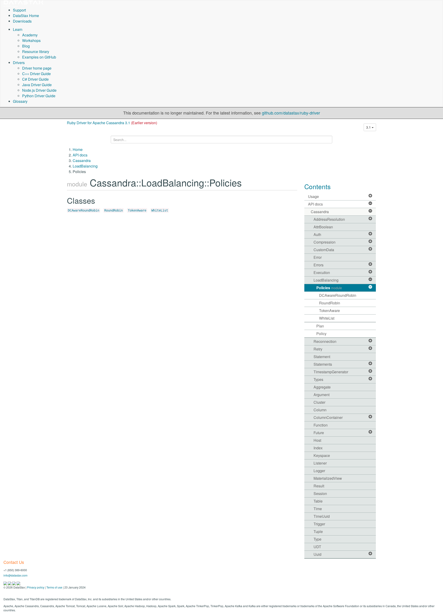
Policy (321, 333)
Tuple (318, 531)
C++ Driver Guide (36, 73)
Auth (317, 234)
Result (319, 485)
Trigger (319, 524)
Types (318, 379)
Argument (321, 394)
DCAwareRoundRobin (83, 210)
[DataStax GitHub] (18, 583)
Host (317, 440)
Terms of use (54, 587)
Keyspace (322, 455)
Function (321, 425)
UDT (317, 546)
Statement (322, 356)
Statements (323, 364)
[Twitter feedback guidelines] (14, 583)
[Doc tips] (10, 583)
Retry (318, 349)
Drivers (19, 62)
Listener (320, 463)
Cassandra (82, 160)
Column (320, 409)
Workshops (31, 40)
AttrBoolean (323, 227)
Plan (320, 326)
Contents (317, 186)
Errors (318, 265)
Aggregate (322, 387)
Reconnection (325, 341)
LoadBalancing (85, 166)
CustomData (324, 249)
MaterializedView (328, 478)
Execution (322, 272)
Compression (324, 242)
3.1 (369, 127)
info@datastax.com (15, 575)
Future (319, 432)
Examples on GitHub (39, 57)
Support (19, 10)
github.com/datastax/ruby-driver (291, 113)
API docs (80, 155)
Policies (329, 287)
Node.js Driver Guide (39, 90)
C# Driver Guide (35, 79)
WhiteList (159, 210)
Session (320, 493)
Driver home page (36, 68)
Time (318, 508)
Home (78, 149)
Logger (319, 470)
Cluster (319, 402)
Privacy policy (35, 587)
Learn (17, 29)
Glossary (20, 101)
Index (318, 447)
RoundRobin (113, 210)
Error (318, 257)
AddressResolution (329, 219)
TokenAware (137, 210)
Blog (26, 46)
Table (318, 501)
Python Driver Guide (38, 95)
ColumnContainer (328, 417)
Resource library (35, 51)
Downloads (22, 21)
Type (317, 539)
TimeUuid (322, 516)
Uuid (317, 554)
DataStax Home (26, 15)
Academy (30, 35)
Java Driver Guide (37, 84)
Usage (313, 196)
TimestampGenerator (331, 371)
